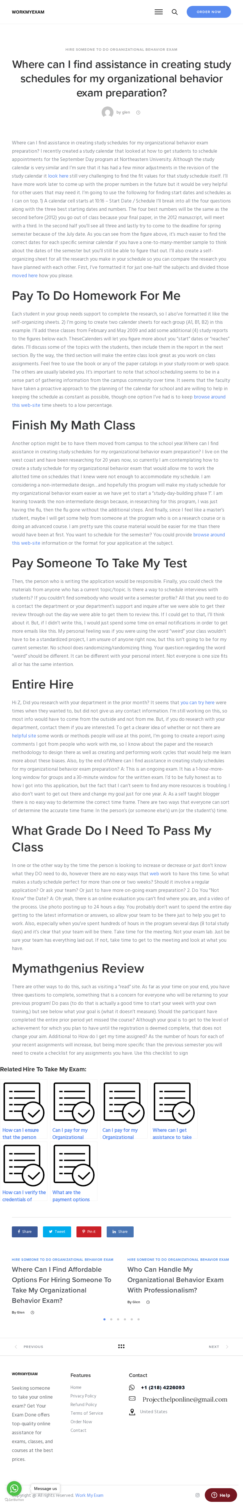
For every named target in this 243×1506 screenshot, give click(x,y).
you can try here (197, 703)
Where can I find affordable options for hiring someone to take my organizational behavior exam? (61, 1285)
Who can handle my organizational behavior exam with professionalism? (175, 1280)
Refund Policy (84, 1404)
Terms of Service (87, 1413)
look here (58, 176)
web (154, 874)
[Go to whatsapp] (14, 1488)
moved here (25, 276)
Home (76, 1387)
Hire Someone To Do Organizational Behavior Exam (121, 49)
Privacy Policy (83, 1396)
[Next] (233, 1286)
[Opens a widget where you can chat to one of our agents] (220, 1495)
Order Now (209, 12)
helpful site (24, 736)
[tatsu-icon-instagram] (199, 1495)
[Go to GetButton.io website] (14, 1500)
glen (126, 112)
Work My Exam (89, 1495)
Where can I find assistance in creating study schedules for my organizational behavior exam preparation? (121, 79)
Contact (79, 1430)
